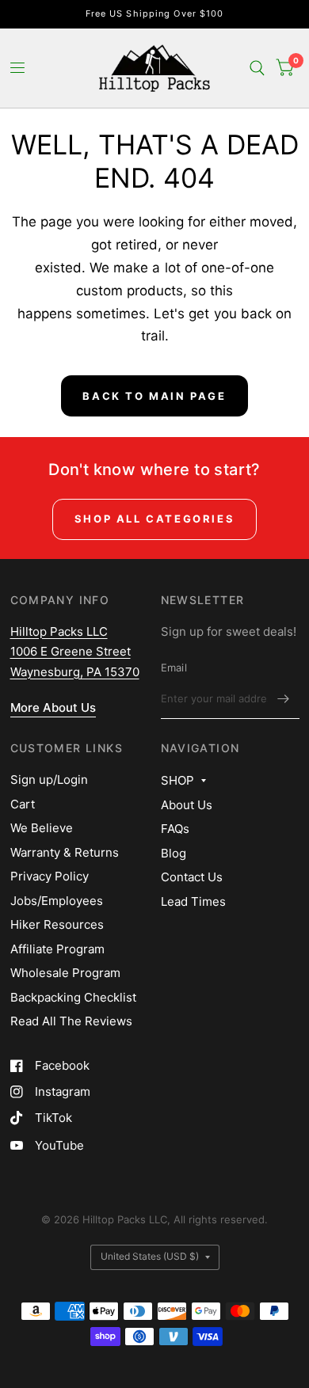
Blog (173, 853)
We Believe (41, 827)
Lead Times (193, 901)
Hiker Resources (57, 924)
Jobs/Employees (56, 900)
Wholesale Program (65, 972)
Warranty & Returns (64, 852)
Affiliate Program (57, 948)
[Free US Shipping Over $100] (155, 13)
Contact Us (192, 876)
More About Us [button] (53, 707)
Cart (22, 804)
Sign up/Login (49, 779)
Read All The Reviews (71, 1021)
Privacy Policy (49, 876)
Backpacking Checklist (73, 997)
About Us (186, 804)
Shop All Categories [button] (154, 518)
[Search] (257, 68)
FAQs (175, 828)
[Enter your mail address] (283, 698)
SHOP (177, 780)
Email (174, 667)
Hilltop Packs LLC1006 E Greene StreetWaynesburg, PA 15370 (74, 651)
